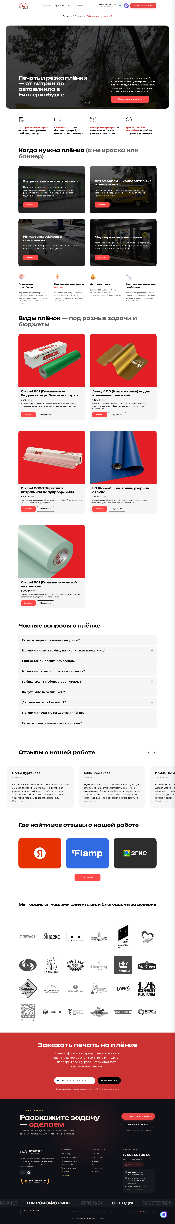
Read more (29, 801)
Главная (67, 16)
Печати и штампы (68, 1168)
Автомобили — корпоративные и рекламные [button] (123, 182)
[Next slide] (154, 753)
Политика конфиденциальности (83, 1212)
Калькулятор (97, 1168)
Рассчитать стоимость (143, 6)
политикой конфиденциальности (103, 1089)
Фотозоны (65, 1172)
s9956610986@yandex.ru (108, 7)
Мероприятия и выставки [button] (118, 237)
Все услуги (66, 1175)
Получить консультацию (137, 1116)
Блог (70, 6)
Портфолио (59, 6)
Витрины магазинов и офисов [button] (50, 181)
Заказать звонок (135, 1165)
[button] (130, 99)
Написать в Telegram (138, 1124)
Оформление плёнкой (99, 16)
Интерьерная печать (69, 1161)
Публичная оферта (105, 1212)
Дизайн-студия (67, 1164)
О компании (97, 1154)
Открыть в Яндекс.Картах (134, 1190)
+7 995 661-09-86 (106, 5)
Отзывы (95, 1161)
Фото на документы (69, 1157)
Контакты (80, 6)
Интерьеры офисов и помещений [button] (42, 238)
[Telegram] (120, 5)
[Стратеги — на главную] (23, 5)
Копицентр (65, 1154)
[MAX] (126, 5)
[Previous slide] (148, 753)
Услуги (45, 6)
